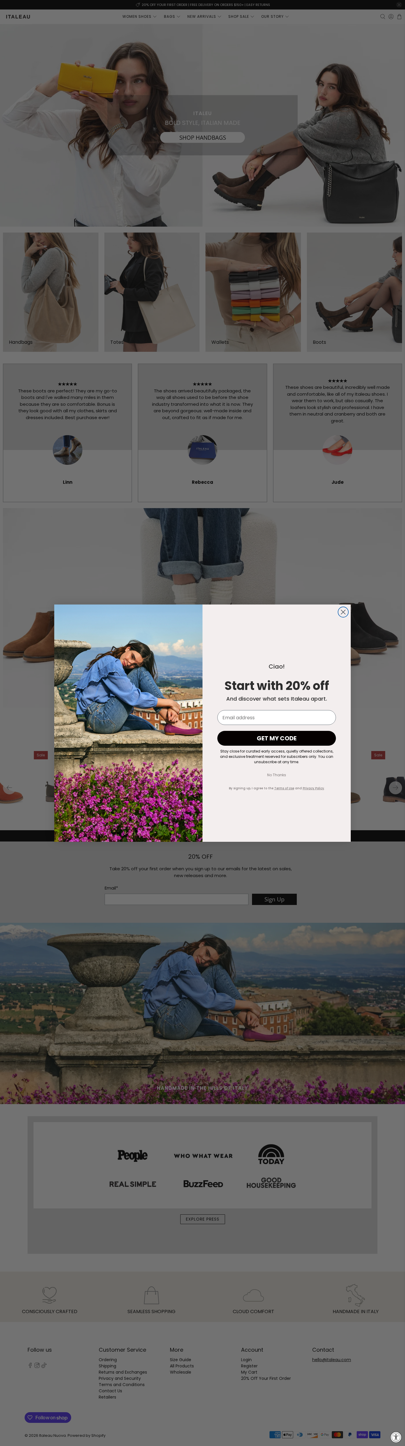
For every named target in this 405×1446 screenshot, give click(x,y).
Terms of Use (284, 788)
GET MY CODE (276, 738)
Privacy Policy (313, 788)
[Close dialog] (343, 612)
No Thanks (276, 774)
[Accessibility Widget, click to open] (396, 1437)
